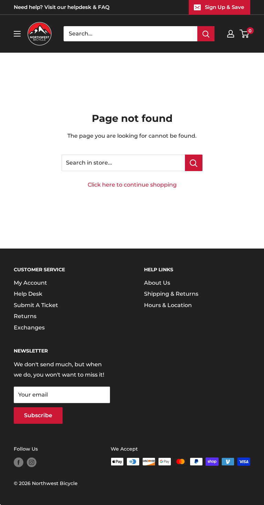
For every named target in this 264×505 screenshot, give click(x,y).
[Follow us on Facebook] (18, 462)
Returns (25, 316)
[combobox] (130, 33)
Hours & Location (168, 305)
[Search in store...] (193, 163)
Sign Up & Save (224, 7)
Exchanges (29, 327)
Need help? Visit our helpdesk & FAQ (62, 7)
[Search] (205, 33)
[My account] (230, 34)
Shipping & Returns (171, 294)
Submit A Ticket (36, 305)
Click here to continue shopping (132, 184)
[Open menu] (17, 33)
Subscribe (38, 415)
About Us (157, 283)
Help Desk (28, 294)
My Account (30, 283)
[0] (244, 34)
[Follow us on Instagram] (31, 462)
